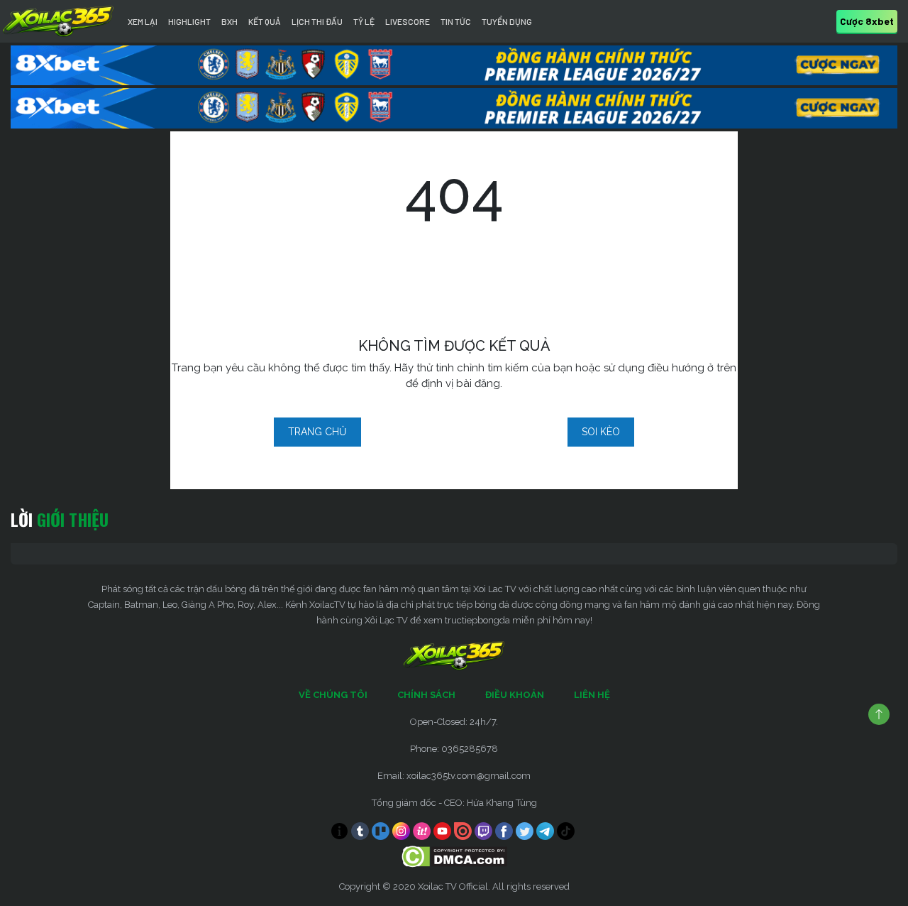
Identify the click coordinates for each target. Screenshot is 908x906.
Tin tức (456, 21)
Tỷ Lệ (364, 21)
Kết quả (264, 21)
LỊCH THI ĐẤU (317, 21)
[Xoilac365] (58, 21)
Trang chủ (317, 431)
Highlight (189, 21)
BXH (229, 21)
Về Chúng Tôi (333, 694)
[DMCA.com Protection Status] (454, 855)
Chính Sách (426, 694)
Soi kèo (601, 431)
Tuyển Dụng (507, 21)
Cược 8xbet (867, 21)
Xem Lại (142, 21)
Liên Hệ (592, 694)
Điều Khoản (514, 694)
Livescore (407, 21)
